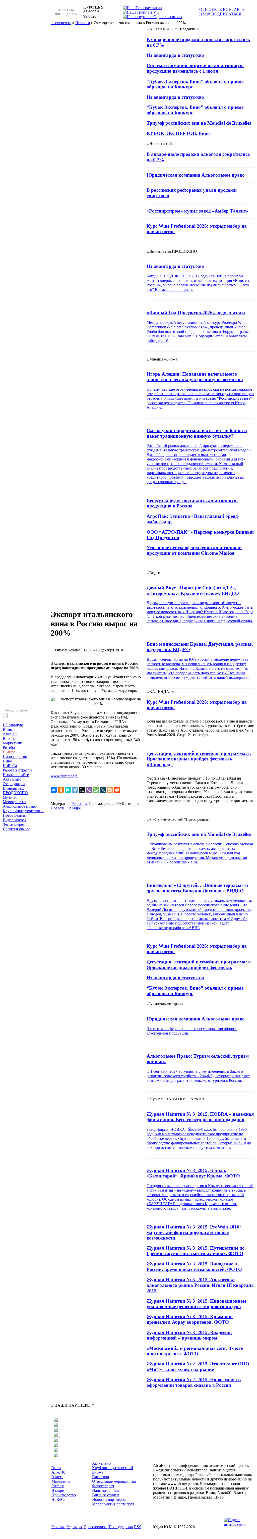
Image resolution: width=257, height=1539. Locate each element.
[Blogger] (110, 790)
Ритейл (9, 747)
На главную (13, 725)
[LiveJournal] (103, 790)
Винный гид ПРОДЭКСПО (15, 790)
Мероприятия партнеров (113, 1504)
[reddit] (117, 790)
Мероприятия (14, 802)
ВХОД (204, 14)
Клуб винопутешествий (23, 811)
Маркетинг (12, 743)
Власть (9, 738)
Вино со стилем (105, 1495)
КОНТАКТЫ (234, 9)
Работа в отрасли (17, 770)
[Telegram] (75, 790)
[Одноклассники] (61, 790)
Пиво (7, 761)
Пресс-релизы (15, 815)
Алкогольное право (19, 806)
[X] (82, 790)
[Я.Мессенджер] (68, 790)
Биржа (97, 1472)
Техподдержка (120, 1527)
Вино (7, 729)
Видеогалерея (14, 820)
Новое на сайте (16, 775)
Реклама (58, 1527)
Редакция (80, 803)
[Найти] (5, 715)
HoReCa (10, 765)
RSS (137, 1527)
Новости (58, 808)
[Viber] (89, 790)
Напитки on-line (16, 829)
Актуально (12, 779)
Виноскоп (100, 1477)
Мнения (10, 797)
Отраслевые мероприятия (114, 1481)
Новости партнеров (109, 1499)
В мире (9, 752)
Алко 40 (10, 734)
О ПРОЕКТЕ (210, 9)
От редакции (14, 784)
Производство (15, 756)
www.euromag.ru (65, 776)
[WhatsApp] (96, 790)
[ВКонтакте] (54, 790)
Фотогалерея (14, 824)
